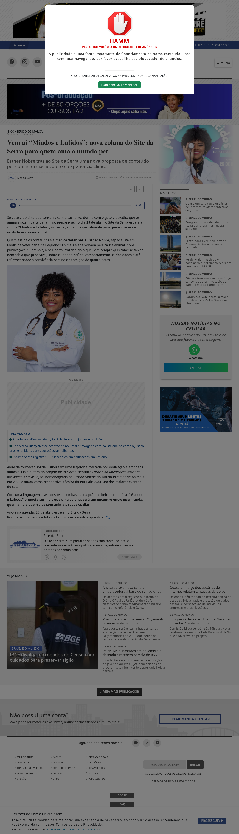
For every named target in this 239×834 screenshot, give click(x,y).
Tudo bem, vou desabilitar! (119, 85)
